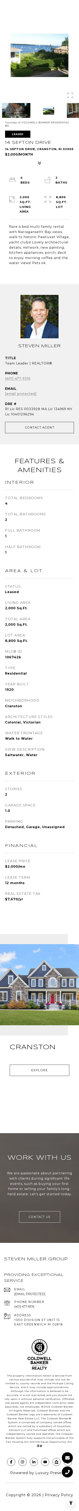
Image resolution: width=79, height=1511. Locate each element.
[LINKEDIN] (34, 1462)
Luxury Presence (52, 1473)
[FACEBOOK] (11, 1462)
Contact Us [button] (40, 1217)
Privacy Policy (59, 1495)
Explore (39, 1070)
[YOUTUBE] (45, 1462)
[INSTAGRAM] (22, 1462)
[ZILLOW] (56, 1462)
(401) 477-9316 (17, 378)
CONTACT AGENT (39, 427)
